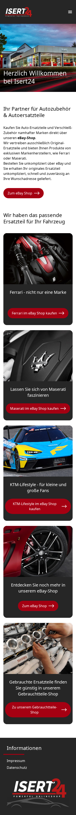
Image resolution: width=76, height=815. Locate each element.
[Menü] (70, 11)
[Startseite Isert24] (18, 12)
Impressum (16, 760)
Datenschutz (17, 767)
